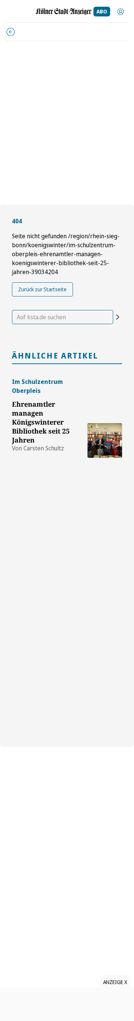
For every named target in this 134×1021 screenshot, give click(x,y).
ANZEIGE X (115, 982)
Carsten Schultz (43, 448)
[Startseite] (64, 11)
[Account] (120, 11)
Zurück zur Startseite (42, 289)
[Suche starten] (117, 317)
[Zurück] (10, 32)
